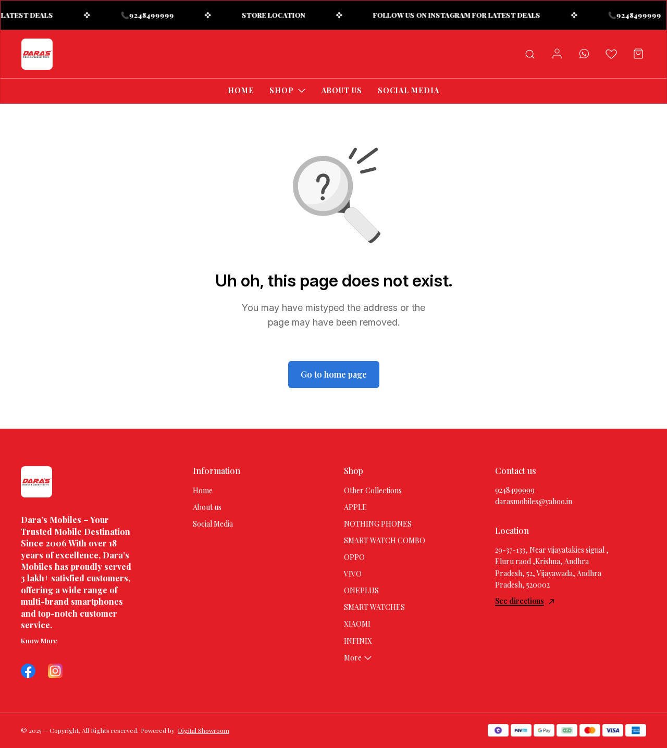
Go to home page (334, 374)
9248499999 (515, 490)
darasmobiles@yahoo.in (533, 501)
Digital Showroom (203, 730)
